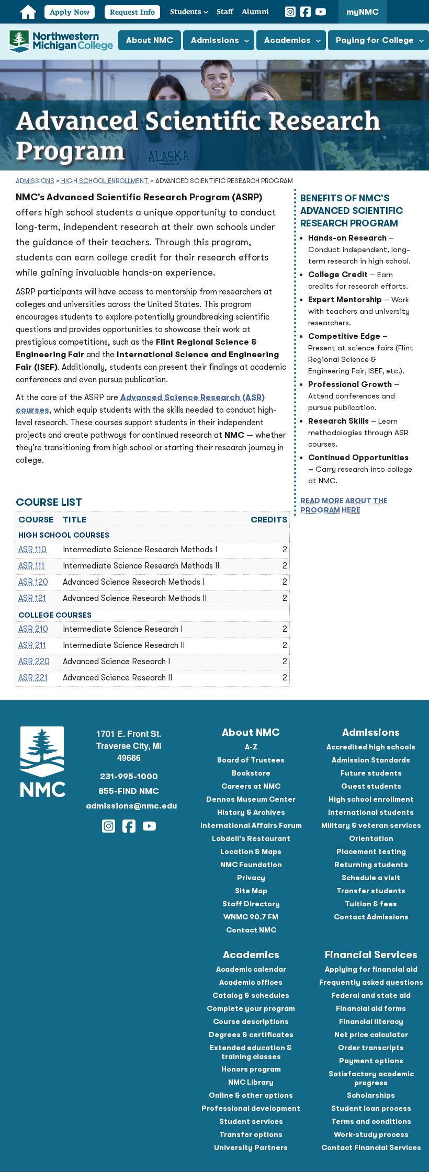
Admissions (215, 40)
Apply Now (69, 12)
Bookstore (251, 773)
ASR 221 (33, 677)
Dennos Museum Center (251, 799)
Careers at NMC (250, 786)
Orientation (371, 838)
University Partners (251, 1147)
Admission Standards (371, 760)
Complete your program (251, 1008)
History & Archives (251, 812)
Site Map (251, 890)
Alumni (255, 11)
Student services (251, 1121)
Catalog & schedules (250, 995)
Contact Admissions (371, 917)
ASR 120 (33, 582)
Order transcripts (371, 1047)
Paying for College (375, 40)
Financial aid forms (371, 1008)
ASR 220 (34, 661)
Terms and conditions (371, 1121)
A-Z (251, 747)
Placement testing (371, 851)
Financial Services (371, 955)
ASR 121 (32, 598)
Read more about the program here (344, 505)
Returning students (371, 864)
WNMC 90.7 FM (250, 917)
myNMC (362, 12)
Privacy (251, 877)
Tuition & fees (371, 904)
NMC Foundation (251, 864)
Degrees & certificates (251, 1034)
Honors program (251, 1069)
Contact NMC (251, 930)
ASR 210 (33, 629)
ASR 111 (31, 566)
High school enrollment (371, 799)
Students (185, 11)
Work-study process (371, 1134)
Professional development (250, 1108)
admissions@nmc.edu (129, 806)
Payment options (371, 1060)
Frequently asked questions (371, 982)
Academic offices (251, 982)
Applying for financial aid (371, 969)
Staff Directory (251, 904)
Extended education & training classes (251, 1052)
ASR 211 (32, 645)
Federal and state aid (371, 995)
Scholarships (371, 1095)
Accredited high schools (370, 747)
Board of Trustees (251, 760)
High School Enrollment (105, 181)
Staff (225, 11)
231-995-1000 (129, 776)
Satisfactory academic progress (371, 1078)
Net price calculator (371, 1034)
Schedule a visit (371, 877)
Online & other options (251, 1095)
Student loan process (371, 1108)
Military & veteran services (371, 825)
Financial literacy (371, 1021)
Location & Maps (250, 851)
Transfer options (251, 1134)
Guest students (371, 786)
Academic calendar (251, 969)
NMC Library (251, 1082)
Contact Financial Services (371, 1147)
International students (371, 812)
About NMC (149, 40)
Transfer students (370, 890)
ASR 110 (32, 549)
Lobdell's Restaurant (251, 838)
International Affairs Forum (251, 825)
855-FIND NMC (128, 791)
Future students (371, 773)
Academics (287, 40)
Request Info (132, 12)
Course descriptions (251, 1021)
